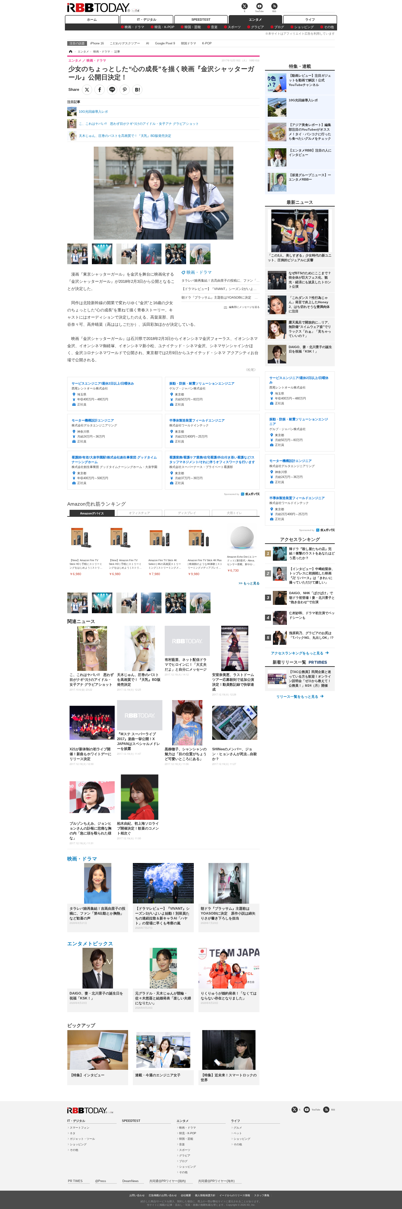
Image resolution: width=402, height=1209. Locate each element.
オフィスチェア (139, 513)
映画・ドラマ (134, 27)
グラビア (257, 27)
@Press (100, 1181)
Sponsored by (231, 494)
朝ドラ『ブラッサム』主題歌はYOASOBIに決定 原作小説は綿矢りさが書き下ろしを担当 (247, 297)
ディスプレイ (187, 513)
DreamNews (130, 1181)
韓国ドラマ (188, 43)
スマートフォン (79, 1127)
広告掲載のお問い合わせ (163, 1195)
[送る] (112, 90)
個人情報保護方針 (205, 1195)
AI (147, 43)
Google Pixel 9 (165, 43)
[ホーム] (70, 51)
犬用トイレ (234, 513)
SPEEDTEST (201, 19)
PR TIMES (75, 1181)
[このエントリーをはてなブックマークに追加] (137, 90)
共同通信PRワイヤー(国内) (167, 1181)
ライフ (310, 19)
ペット (238, 1133)
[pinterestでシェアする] (125, 90)
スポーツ (234, 27)
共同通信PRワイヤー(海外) (216, 1181)
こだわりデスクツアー (125, 43)
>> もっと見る (249, 583)
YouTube (316, 1110)
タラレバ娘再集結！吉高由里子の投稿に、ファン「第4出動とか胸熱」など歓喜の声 (242, 280)
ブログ (279, 27)
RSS (333, 1110)
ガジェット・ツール (82, 1138)
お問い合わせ (137, 1195)
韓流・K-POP (164, 27)
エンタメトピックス (90, 943)
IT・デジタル (146, 19)
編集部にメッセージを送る (244, 307)
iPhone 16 (97, 43)
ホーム (92, 19)
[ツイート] (87, 90)
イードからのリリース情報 (234, 1195)
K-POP (207, 43)
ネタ (72, 1133)
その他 (329, 27)
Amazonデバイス (92, 513)
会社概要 (186, 1195)
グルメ (238, 1127)
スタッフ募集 (261, 1195)
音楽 (214, 27)
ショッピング (304, 27)
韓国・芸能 (192, 27)
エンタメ (255, 19)
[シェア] (99, 90)
